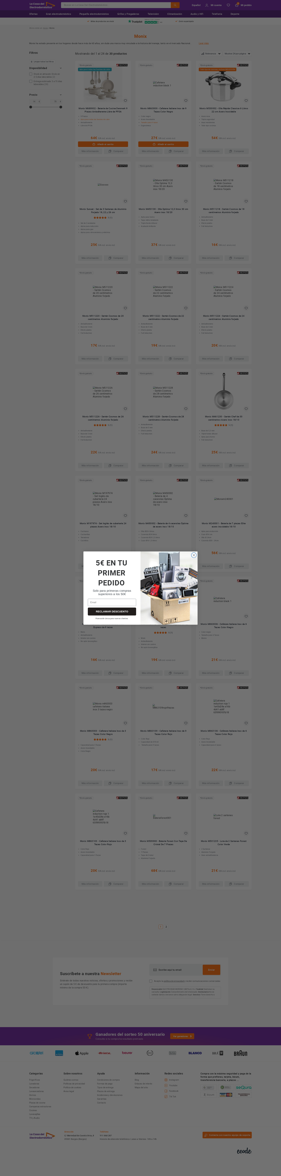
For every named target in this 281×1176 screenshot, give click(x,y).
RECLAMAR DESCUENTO (112, 611)
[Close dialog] (193, 555)
